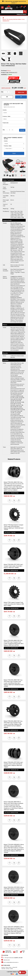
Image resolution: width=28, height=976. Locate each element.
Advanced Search (21, 14)
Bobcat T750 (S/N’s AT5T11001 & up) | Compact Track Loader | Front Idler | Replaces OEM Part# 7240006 (13, 566)
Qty (2, 92)
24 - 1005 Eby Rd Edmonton (12, 957)
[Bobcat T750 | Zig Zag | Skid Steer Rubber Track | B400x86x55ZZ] (14, 37)
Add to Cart (21, 92)
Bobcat (9, 70)
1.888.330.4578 (6, 960)
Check (14, 153)
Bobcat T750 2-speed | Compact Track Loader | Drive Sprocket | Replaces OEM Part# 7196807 (14, 604)
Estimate (22, 130)
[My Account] (17, 7)
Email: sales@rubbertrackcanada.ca (10, 962)
